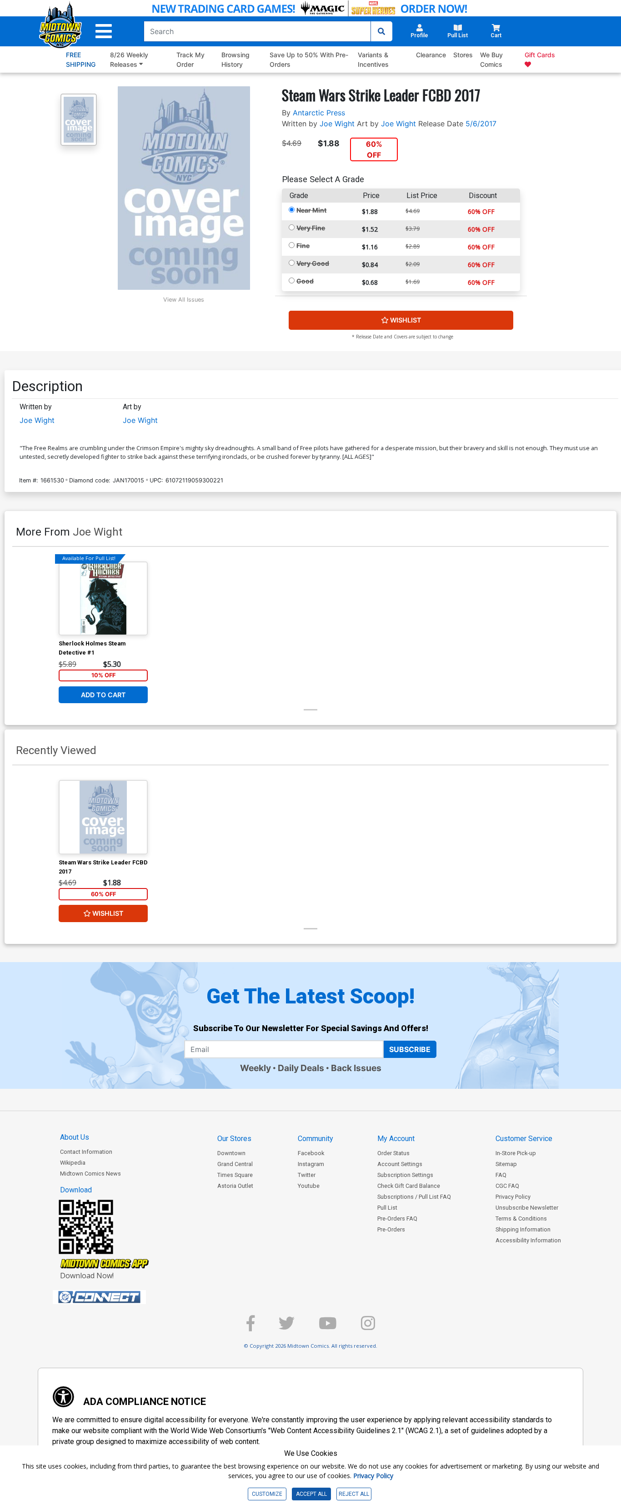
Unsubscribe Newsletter (527, 1207)
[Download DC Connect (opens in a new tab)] (116, 1297)
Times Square (235, 1174)
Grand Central (235, 1164)
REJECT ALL (354, 1494)
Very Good (312, 263)
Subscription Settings (405, 1174)
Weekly (255, 1067)
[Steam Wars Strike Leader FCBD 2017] (103, 817)
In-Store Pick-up (516, 1153)
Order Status (393, 1153)
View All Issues (183, 299)
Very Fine (310, 228)
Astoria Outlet (235, 1185)
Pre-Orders (391, 1229)
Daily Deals (301, 1067)
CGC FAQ (507, 1185)
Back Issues (356, 1067)
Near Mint (311, 210)
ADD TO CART (103, 695)
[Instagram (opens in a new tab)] (368, 1327)
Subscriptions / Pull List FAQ (414, 1196)
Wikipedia (72, 1162)
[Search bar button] (381, 31)
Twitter (307, 1174)
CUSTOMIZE (267, 1494)
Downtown (231, 1153)
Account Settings (399, 1164)
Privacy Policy (513, 1196)
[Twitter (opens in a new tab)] (286, 1327)
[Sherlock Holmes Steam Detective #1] (103, 598)
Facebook (311, 1153)
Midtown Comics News (90, 1173)
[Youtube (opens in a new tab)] (328, 1327)
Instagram (311, 1164)
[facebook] (250, 1327)
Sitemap (506, 1164)
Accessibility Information (528, 1240)
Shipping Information (523, 1229)
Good (305, 281)
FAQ (501, 1174)
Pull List (387, 1207)
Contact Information (86, 1151)
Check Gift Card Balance (408, 1185)
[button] (103, 31)
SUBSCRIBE (410, 1049)
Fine (303, 245)
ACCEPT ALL (311, 1494)
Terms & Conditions (521, 1218)
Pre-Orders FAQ (397, 1218)
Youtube (309, 1185)
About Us (74, 1137)
